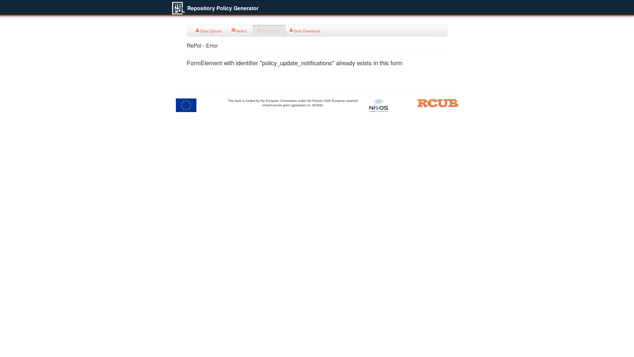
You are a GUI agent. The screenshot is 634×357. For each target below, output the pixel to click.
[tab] (210, 30)
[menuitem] (209, 30)
